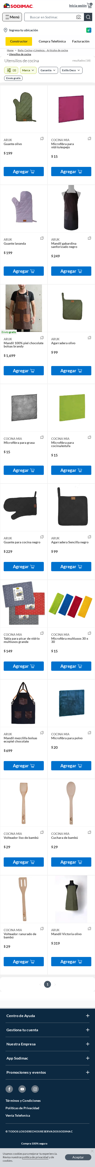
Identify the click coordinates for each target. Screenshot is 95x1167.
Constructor (19, 41)
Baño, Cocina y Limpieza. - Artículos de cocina (43, 50)
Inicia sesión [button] (78, 5)
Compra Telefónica (52, 41)
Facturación (80, 41)
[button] (59, 17)
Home (10, 50)
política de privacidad (35, 1157)
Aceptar (78, 1157)
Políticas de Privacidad (22, 1108)
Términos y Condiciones (23, 1100)
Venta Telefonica (18, 1115)
